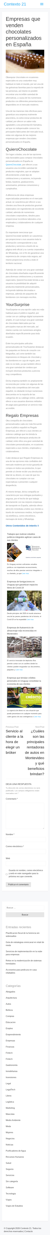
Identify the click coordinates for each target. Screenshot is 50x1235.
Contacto (28, 1231)
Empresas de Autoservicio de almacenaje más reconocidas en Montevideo (22, 631)
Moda (8, 1126)
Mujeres (9, 1132)
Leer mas (25, 573)
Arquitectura (11, 998)
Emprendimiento (13, 1034)
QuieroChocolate (13, 165)
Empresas (10, 1041)
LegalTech (10, 1090)
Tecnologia (11, 1194)
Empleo (9, 1028)
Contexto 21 (15, 4)
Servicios (10, 1175)
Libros (8, 1096)
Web (8, 858)
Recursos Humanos (15, 1157)
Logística (10, 1102)
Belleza (9, 1010)
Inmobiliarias (11, 1071)
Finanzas (10, 1047)
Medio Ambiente (13, 1120)
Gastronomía (11, 1065)
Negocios (10, 1138)
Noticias (9, 1145)
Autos (8, 1004)
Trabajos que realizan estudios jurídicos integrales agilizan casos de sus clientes (24, 537)
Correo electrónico (15, 846)
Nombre (10, 834)
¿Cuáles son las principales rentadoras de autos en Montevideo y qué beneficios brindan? (34, 752)
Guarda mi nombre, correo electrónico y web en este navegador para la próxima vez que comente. (26, 873)
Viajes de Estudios (14, 1206)
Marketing (10, 1108)
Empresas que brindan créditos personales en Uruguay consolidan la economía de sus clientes (24, 681)
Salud (8, 1163)
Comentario (12, 799)
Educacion (11, 1022)
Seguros (9, 1169)
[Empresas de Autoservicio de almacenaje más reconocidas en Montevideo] (24, 647)
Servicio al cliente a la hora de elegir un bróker (14, 742)
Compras (10, 1016)
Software (10, 1187)
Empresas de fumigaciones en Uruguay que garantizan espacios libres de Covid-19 (22, 585)
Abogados (10, 992)
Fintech (9, 1053)
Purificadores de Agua (16, 1151)
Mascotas (10, 1114)
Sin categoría (12, 1181)
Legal (8, 1083)
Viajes (9, 1200)
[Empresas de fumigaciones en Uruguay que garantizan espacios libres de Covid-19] (24, 600)
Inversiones (11, 1077)
